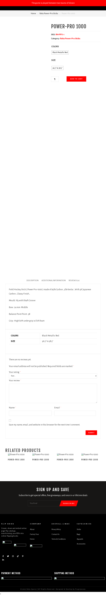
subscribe (69, 503)
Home (33, 13)
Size (53, 60)
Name (12, 408)
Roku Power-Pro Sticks (49, 13)
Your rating (15, 372)
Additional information (53, 280)
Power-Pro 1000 (16, 459)
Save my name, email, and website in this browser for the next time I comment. (44, 425)
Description (32, 280)
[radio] (60, 52)
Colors (55, 46)
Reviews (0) (74, 280)
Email (57, 408)
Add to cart (76, 79)
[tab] (32, 281)
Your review (15, 380)
